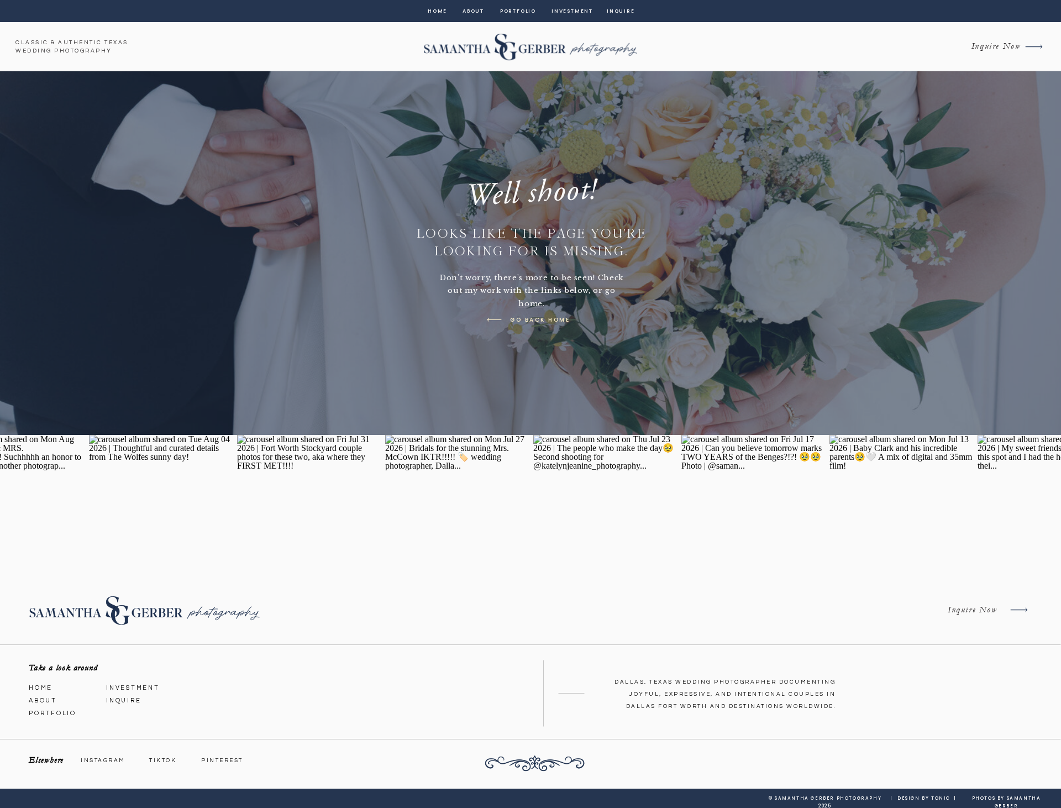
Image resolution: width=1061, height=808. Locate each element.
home (530, 303)
